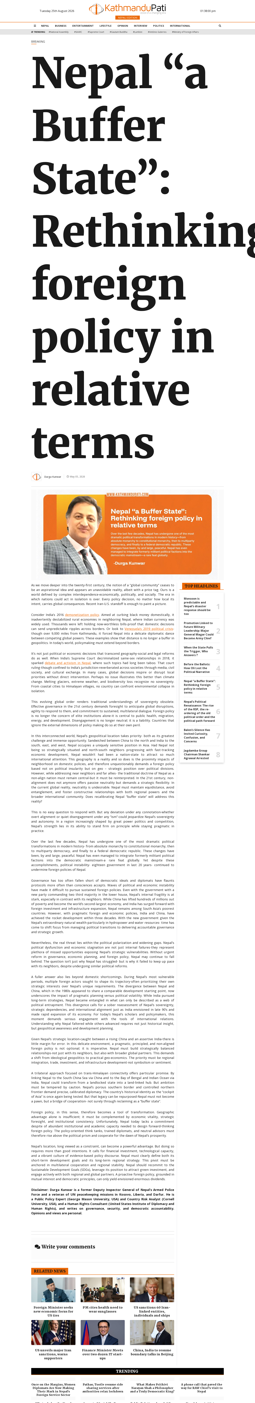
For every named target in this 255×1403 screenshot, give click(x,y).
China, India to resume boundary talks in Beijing (152, 1352)
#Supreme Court (96, 31)
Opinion (122, 25)
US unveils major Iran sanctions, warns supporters (53, 1354)
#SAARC (78, 31)
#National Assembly (59, 31)
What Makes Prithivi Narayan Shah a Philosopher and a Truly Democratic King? (152, 1388)
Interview (140, 25)
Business (60, 25)
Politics (158, 25)
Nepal (45, 25)
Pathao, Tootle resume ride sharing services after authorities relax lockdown (102, 1388)
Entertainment (83, 25)
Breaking (38, 41)
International (180, 25)
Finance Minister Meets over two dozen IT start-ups (102, 1354)
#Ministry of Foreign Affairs (185, 31)
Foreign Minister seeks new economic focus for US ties (53, 1311)
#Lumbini (137, 31)
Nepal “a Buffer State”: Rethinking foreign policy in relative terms (199, 686)
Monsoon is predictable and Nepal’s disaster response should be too (197, 606)
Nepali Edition (127, 17)
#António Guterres (157, 31)
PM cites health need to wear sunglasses (103, 1309)
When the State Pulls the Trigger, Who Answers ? (198, 651)
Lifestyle (106, 25)
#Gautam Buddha (118, 31)
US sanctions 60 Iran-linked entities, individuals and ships (152, 1311)
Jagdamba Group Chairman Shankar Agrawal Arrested (197, 754)
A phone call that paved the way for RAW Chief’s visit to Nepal (202, 1388)
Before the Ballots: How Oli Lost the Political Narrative (197, 668)
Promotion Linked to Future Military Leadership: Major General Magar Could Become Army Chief (199, 630)
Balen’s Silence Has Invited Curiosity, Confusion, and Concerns (197, 735)
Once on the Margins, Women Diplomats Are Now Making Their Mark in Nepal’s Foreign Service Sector (53, 1390)
